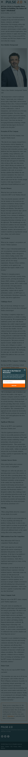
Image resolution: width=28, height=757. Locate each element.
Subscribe (14, 385)
